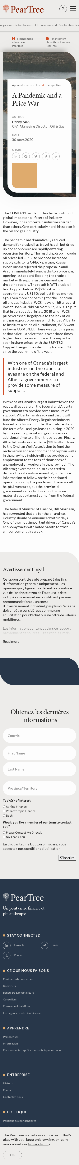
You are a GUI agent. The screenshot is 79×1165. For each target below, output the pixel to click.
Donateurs (9, 985)
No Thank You (15, 837)
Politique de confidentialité (19, 1120)
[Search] (63, 8)
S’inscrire (67, 858)
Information (10, 1043)
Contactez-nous (13, 1096)
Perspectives (10, 1036)
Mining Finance (16, 806)
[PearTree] (23, 9)
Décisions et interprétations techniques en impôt (32, 1050)
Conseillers (9, 999)
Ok (12, 1155)
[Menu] (73, 9)
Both (9, 815)
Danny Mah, (38, 124)
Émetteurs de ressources (18, 979)
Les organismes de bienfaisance (22, 1013)
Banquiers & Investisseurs (18, 992)
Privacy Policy (39, 1144)
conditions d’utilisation (42, 848)
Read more (11, 641)
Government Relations (16, 1006)
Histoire (8, 1083)
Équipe (7, 1090)
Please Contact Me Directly (24, 832)
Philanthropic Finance (20, 811)
